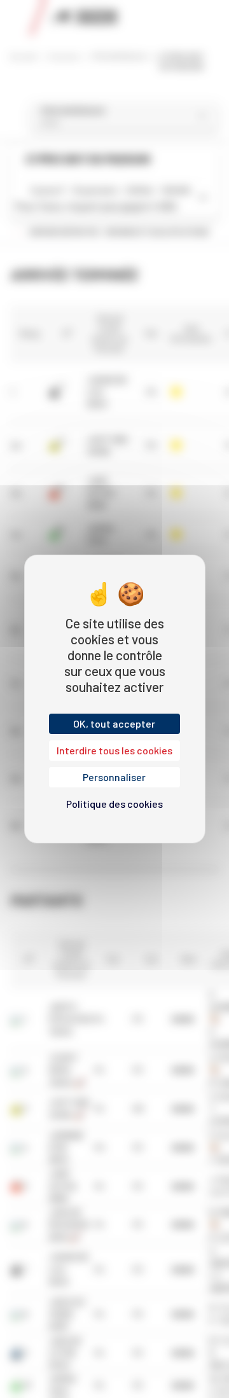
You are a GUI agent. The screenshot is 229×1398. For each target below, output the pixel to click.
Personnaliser (114, 777)
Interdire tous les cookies (114, 750)
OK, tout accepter (114, 723)
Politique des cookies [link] (114, 804)
